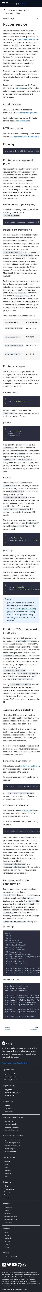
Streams (7, 1105)
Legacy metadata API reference (26, 136)
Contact (6, 1247)
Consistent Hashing (27, 810)
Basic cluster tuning (21, 121)
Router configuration (28, 112)
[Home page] (4, 10)
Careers (7, 1235)
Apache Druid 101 (10, 1074)
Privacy (4, 1289)
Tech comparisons (10, 1077)
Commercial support (10, 1216)
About (6, 1232)
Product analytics (9, 1149)
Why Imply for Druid (10, 1080)
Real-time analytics (10, 1121)
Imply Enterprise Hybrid (11, 1093)
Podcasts (7, 1198)
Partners (7, 1241)
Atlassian (7, 1170)
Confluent (7, 1162)
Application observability (12, 1140)
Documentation (9, 1189)
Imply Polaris (8, 1090)
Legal (25, 1289)
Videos (6, 1195)
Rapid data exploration (11, 1127)
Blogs (6, 1186)
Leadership (7, 1238)
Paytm (6, 1176)
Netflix (6, 1167)
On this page (8, 18)
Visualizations (8, 1111)
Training (7, 1192)
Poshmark (7, 1173)
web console (20, 88)
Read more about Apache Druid (15, 1063)
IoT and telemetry (10, 1152)
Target (6, 1164)
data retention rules (27, 39)
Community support (10, 1219)
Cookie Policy (19, 1289)
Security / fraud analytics (12, 1146)
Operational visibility (10, 1124)
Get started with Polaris (11, 1257)
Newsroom (7, 1244)
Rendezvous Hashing (28, 766)
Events (6, 1211)
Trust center (8, 1222)
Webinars (7, 1214)
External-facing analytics (12, 1143)
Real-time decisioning (11, 1130)
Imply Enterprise (9, 1095)
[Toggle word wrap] (33, 151)
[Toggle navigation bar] (3, 3)
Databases (7, 1108)
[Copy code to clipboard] (37, 151)
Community (8, 1208)
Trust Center (10, 1289)
